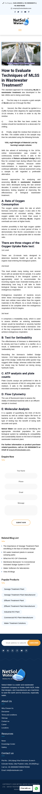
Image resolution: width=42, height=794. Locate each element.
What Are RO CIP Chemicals (15, 558)
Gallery (4, 747)
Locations (5, 728)
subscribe (33, 643)
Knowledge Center (8, 744)
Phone (21, 481)
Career (4, 724)
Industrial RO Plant (11, 612)
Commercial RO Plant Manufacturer (18, 618)
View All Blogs (9, 572)
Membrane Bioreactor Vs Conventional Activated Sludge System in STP (19, 563)
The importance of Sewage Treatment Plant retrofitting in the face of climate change (21, 547)
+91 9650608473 (29, 3)
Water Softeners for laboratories (16, 568)
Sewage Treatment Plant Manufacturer (19, 595)
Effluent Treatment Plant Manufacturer (19, 606)
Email (21, 492)
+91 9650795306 (19, 5)
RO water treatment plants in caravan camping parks (18, 553)
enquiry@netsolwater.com (22, 8)
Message (21, 503)
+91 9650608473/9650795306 (19, 767)
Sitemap (5, 718)
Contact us (5, 721)
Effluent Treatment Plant (14, 601)
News (4, 741)
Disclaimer (5, 711)
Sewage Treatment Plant (14, 589)
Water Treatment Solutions (15, 623)
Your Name (21, 471)
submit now (21, 522)
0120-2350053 (18, 3)
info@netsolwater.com (15, 770)
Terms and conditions (9, 715)
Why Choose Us (7, 708)
